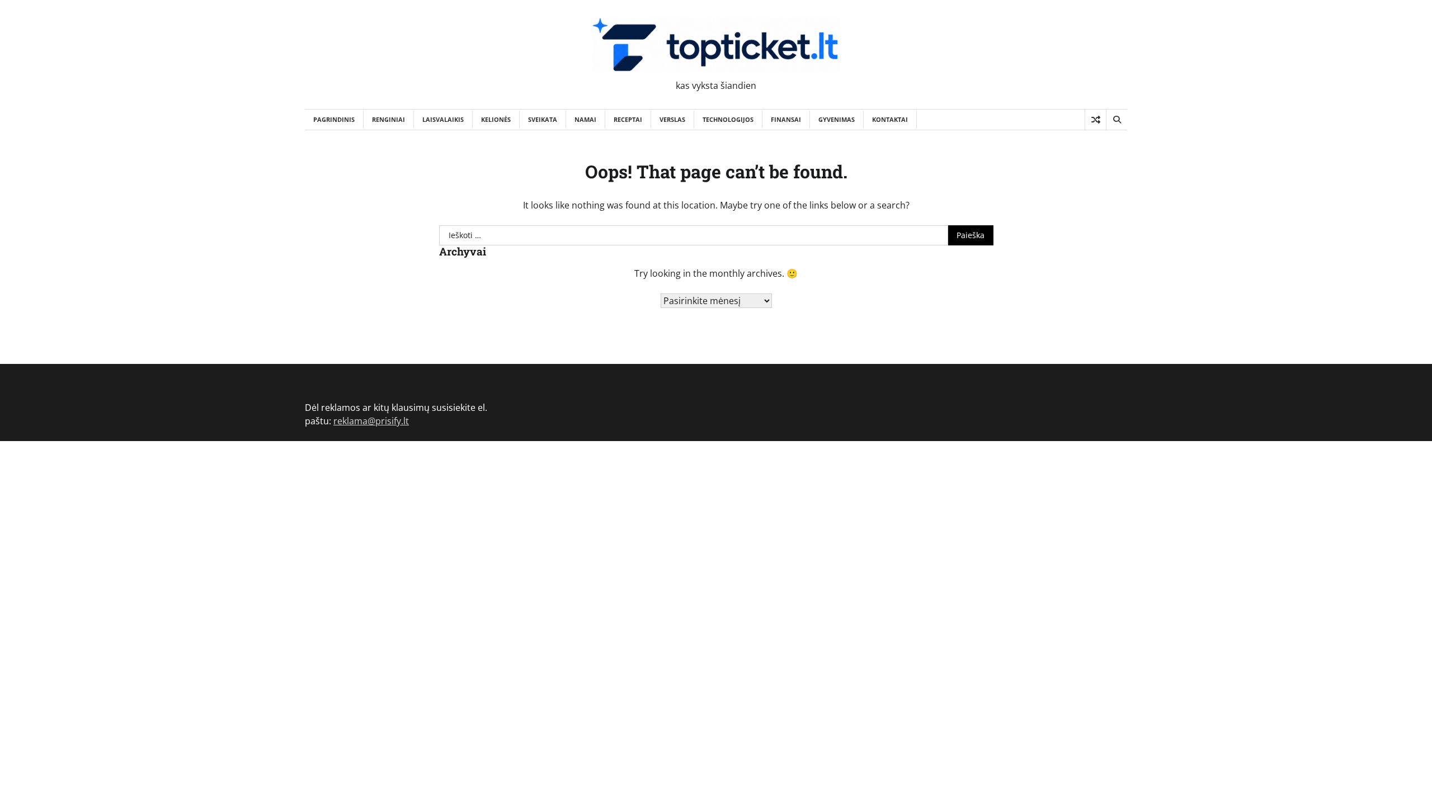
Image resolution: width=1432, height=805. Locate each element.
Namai (585, 119)
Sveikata (542, 119)
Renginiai (388, 119)
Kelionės (496, 119)
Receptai (628, 119)
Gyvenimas (836, 119)
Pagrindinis (334, 119)
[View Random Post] (1095, 119)
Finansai (786, 119)
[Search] (1116, 119)
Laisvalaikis (443, 119)
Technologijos (728, 119)
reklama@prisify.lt (371, 421)
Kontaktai (890, 119)
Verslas (672, 119)
